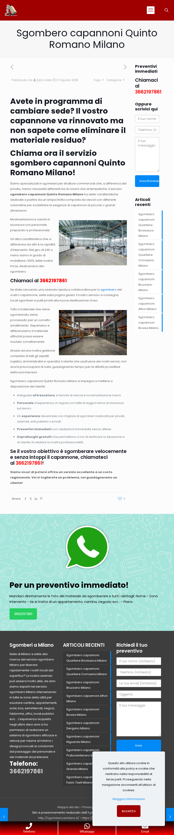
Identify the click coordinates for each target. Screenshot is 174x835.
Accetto (129, 811)
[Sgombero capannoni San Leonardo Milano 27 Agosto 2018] (170, 817)
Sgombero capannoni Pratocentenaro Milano (83, 753)
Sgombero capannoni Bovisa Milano (148, 322)
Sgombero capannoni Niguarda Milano (82, 739)
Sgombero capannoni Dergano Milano (82, 725)
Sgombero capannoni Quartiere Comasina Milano (146, 255)
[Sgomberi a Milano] (11, 10)
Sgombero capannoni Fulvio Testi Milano (82, 780)
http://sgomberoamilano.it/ (58, 818)
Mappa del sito (69, 807)
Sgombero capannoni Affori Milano (147, 303)
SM (39, 80)
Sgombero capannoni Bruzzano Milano (146, 282)
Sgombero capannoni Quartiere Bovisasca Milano (146, 225)
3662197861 (53, 280)
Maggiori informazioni (129, 799)
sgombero (108, 289)
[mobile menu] (151, 10)
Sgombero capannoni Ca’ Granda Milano (85, 766)
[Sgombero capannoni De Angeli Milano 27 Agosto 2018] (4, 817)
